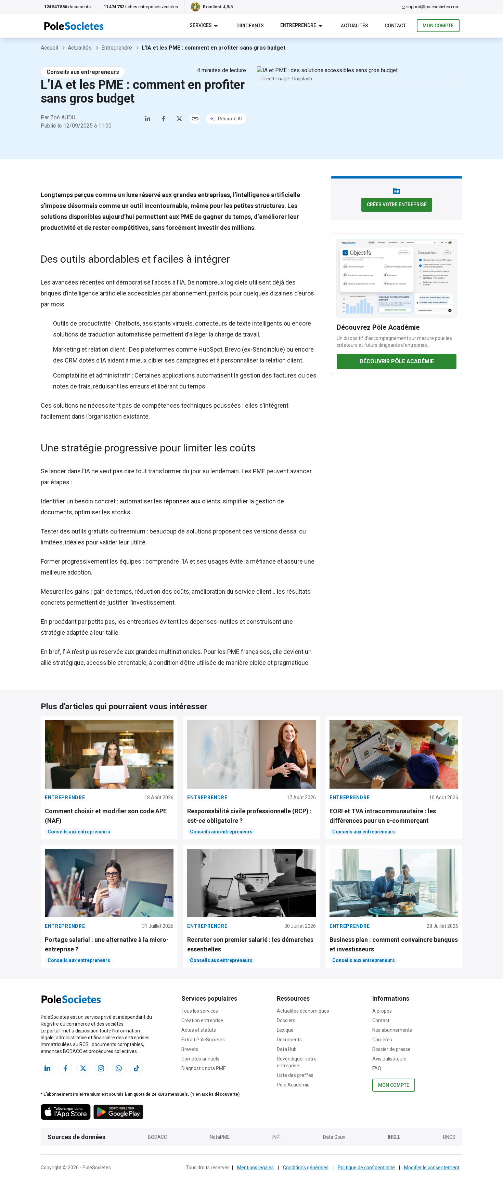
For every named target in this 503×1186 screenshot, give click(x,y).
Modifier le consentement (432, 1167)
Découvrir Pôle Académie (397, 361)
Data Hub (287, 1049)
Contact (380, 1020)
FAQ (376, 1068)
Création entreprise (202, 1020)
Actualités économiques (303, 1011)
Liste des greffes (295, 1075)
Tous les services (199, 1011)
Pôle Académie (293, 1085)
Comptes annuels (200, 1059)
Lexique (285, 1030)
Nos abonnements (392, 1030)
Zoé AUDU (62, 117)
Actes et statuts (198, 1030)
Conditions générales (305, 1167)
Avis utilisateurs (389, 1059)
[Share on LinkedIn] (148, 119)
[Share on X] (179, 119)
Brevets (189, 1049)
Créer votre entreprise (397, 204)
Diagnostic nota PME (203, 1068)
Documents (289, 1039)
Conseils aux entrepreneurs (83, 72)
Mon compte (438, 25)
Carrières (382, 1039)
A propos (382, 1011)
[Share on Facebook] (163, 119)
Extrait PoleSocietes (203, 1039)
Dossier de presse (391, 1049)
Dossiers (286, 1020)
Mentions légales (255, 1167)
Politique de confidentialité (366, 1167)
